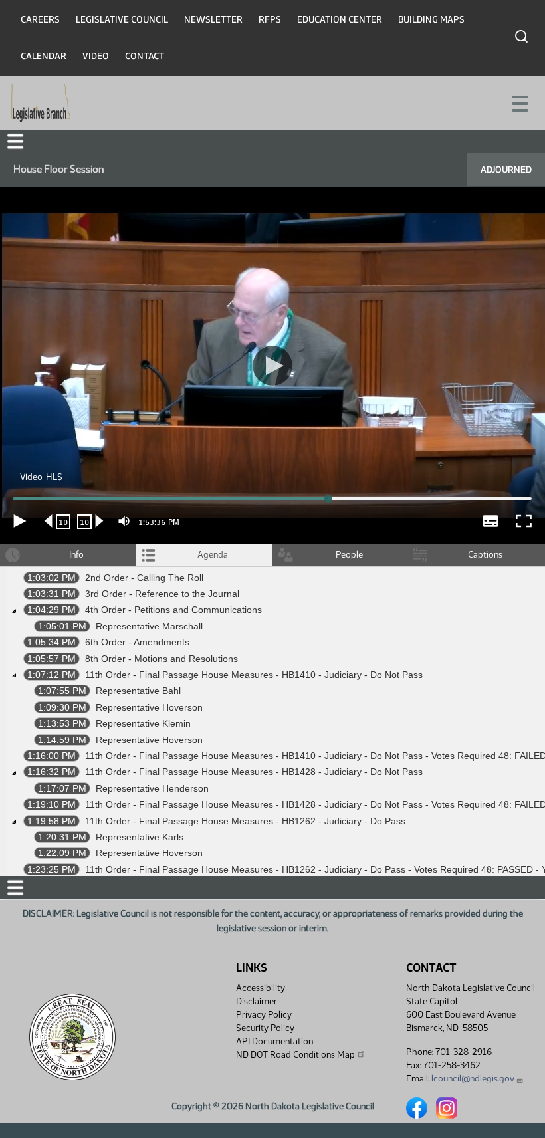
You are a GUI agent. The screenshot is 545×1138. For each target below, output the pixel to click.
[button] (272, 569)
